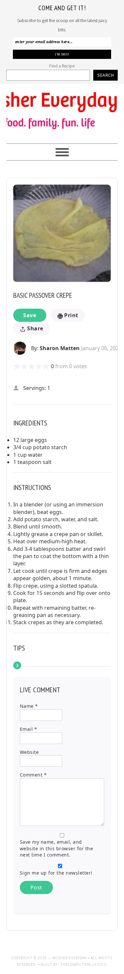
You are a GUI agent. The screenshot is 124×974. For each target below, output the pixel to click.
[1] (17, 366)
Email (28, 729)
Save (29, 315)
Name (29, 706)
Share (34, 328)
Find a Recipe (62, 66)
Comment (33, 775)
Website (29, 752)
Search (105, 75)
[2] (20, 366)
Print (70, 315)
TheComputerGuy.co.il (83, 964)
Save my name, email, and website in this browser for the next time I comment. (56, 848)
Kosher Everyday (62, 111)
